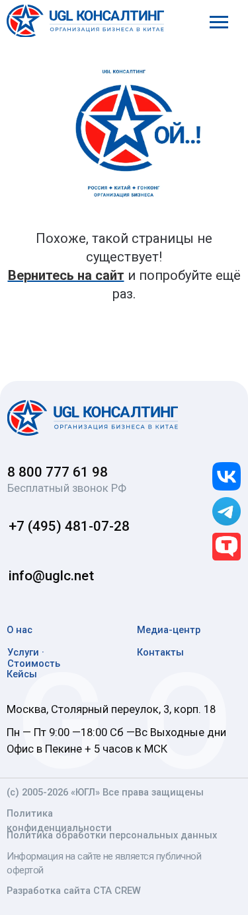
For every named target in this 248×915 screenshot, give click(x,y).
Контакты (160, 652)
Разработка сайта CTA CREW (74, 891)
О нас (19, 630)
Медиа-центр (168, 630)
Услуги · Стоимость (33, 658)
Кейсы (22, 674)
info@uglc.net (51, 576)
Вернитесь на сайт (66, 275)
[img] (92, 418)
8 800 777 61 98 (57, 472)
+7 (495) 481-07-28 (69, 526)
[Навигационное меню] (219, 22)
